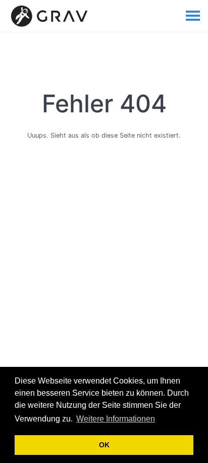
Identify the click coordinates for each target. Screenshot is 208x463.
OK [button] (104, 445)
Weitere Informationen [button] (115, 418)
